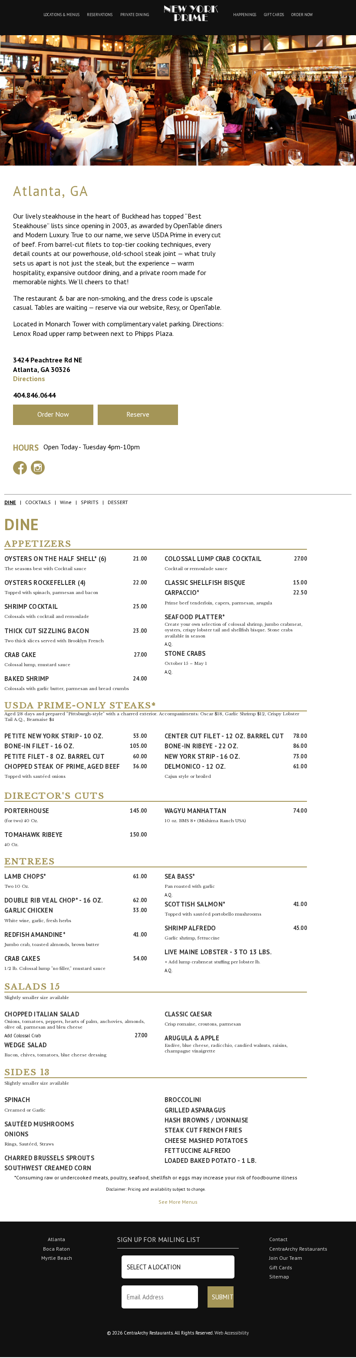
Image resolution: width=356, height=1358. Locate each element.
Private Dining (134, 15)
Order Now (302, 15)
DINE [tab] (10, 502)
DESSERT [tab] (118, 502)
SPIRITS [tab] (90, 502)
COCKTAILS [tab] (38, 502)
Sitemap (279, 1276)
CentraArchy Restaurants (298, 1248)
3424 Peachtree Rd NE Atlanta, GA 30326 (47, 364)
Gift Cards (274, 15)
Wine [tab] (66, 502)
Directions (29, 378)
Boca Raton (56, 1248)
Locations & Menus (61, 15)
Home (191, 13)
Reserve (137, 414)
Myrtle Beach (56, 1258)
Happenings (244, 15)
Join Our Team (285, 1258)
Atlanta (56, 1239)
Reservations (99, 15)
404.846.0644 (34, 395)
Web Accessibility (231, 1333)
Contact (278, 1239)
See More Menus (178, 1202)
